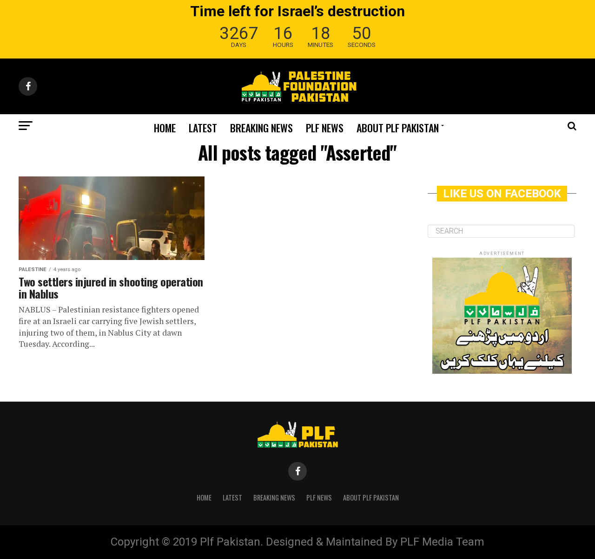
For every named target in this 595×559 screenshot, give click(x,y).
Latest (203, 127)
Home (165, 127)
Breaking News (261, 127)
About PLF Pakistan (398, 127)
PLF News (325, 127)
